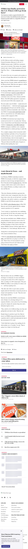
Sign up (21, 4)
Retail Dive (13, 521)
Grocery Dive (14, 519)
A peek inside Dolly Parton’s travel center (15, 437)
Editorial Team (4, 507)
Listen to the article (9, 57)
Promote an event (15, 511)
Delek (8, 165)
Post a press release (10, 486)
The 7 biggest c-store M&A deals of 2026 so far (13, 397)
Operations (9, 352)
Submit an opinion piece (16, 509)
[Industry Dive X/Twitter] (7, 497)
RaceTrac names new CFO (12, 447)
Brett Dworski (7, 25)
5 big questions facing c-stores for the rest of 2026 (15, 442)
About (2, 505)
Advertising (13, 505)
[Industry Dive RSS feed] (10, 497)
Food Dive (13, 517)
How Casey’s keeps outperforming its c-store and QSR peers (13, 420)
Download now (5, 546)
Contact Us (3, 509)
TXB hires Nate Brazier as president (15, 432)
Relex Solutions (9, 54)
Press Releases (4, 517)
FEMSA (8, 271)
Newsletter (3, 511)
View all (3, 486)
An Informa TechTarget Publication (14, 1)
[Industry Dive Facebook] (4, 497)
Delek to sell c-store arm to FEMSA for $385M (13, 336)
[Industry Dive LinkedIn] (2, 497)
